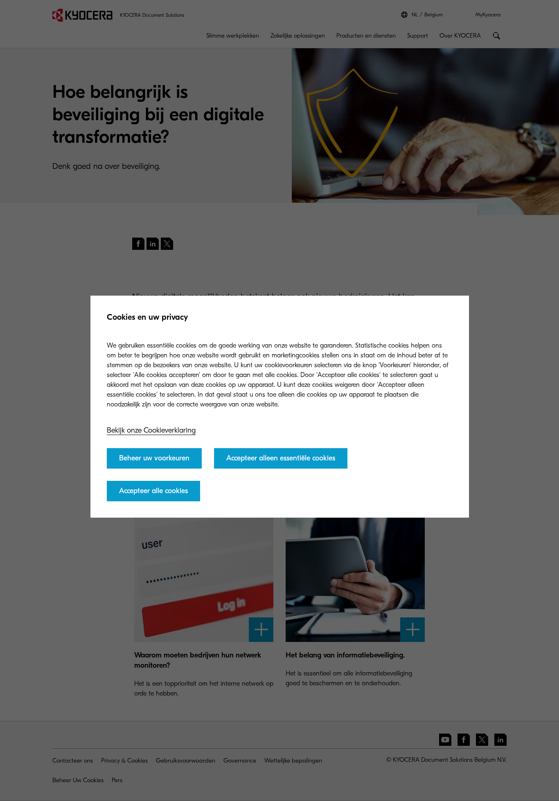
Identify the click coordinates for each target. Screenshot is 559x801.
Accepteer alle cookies (153, 491)
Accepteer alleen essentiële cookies (280, 458)
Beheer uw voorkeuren (154, 458)
